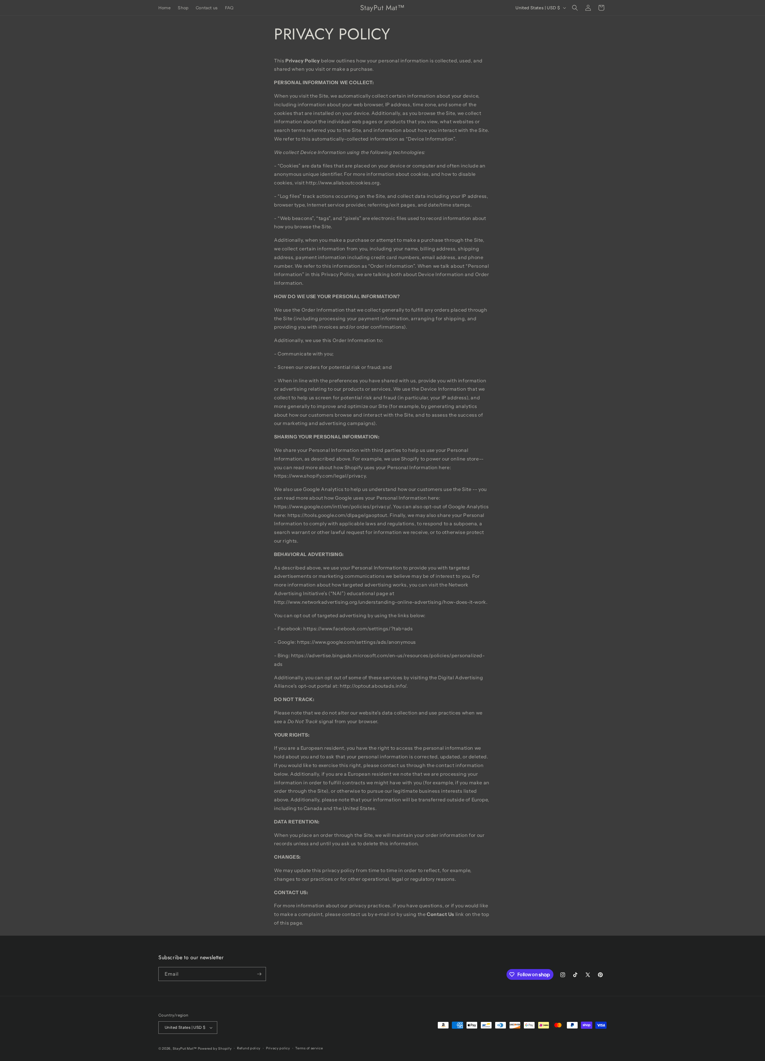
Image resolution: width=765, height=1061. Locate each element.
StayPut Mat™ (185, 1048)
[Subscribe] (259, 974)
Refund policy (249, 1048)
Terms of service (309, 1048)
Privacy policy (278, 1048)
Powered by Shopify (215, 1048)
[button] (575, 7)
